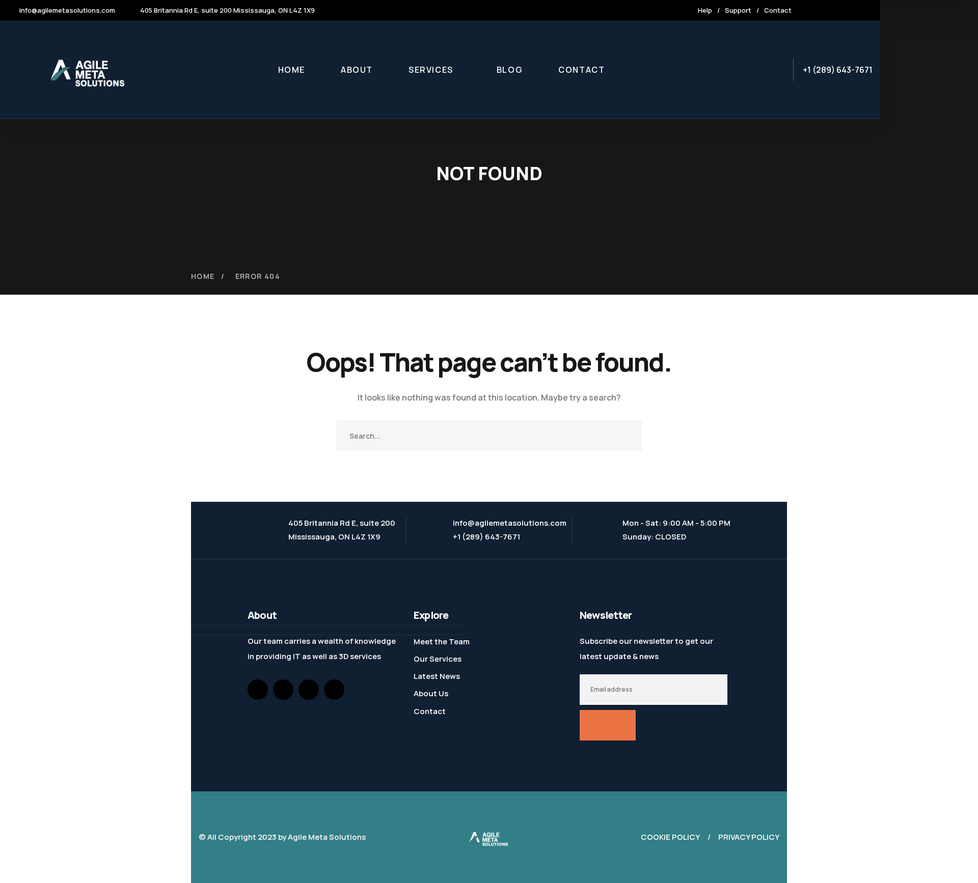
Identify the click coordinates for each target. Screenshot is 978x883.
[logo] (489, 836)
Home (203, 276)
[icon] (815, 10)
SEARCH (626, 435)
